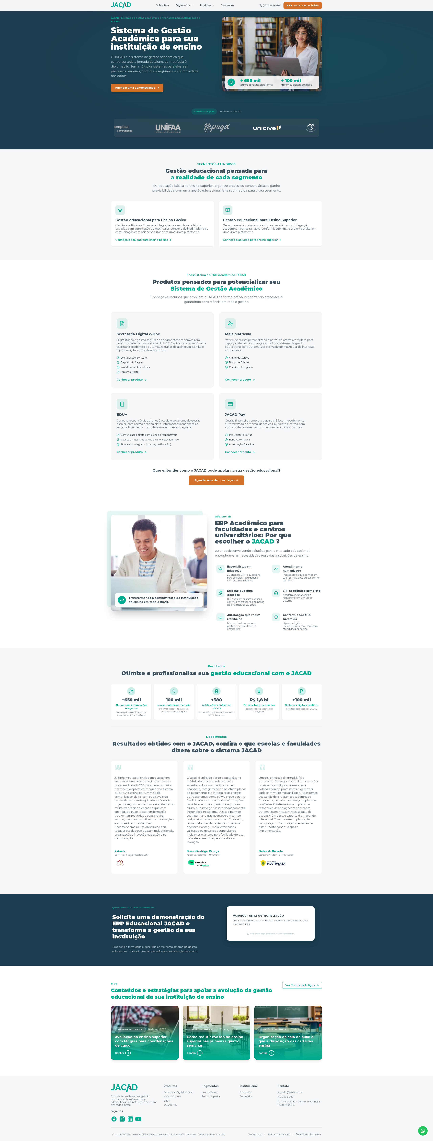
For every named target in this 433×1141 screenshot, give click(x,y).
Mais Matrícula (172, 1096)
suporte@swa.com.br (289, 1092)
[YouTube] (138, 1119)
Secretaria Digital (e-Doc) (178, 1092)
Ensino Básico (210, 1092)
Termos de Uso (255, 1134)
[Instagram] (122, 1119)
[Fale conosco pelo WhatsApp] (423, 1131)
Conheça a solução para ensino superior (250, 239)
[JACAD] (121, 5)
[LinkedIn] (130, 1119)
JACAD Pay (170, 1105)
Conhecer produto (130, 379)
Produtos (205, 5)
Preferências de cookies (308, 1134)
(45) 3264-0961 (285, 1096)
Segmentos (183, 5)
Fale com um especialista (303, 5)
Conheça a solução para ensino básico (141, 239)
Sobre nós (245, 1092)
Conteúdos (227, 5)
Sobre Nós (162, 5)
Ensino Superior (211, 1096)
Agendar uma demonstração (135, 87)
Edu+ (167, 1100)
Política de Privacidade (279, 1134)
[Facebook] (114, 1119)
